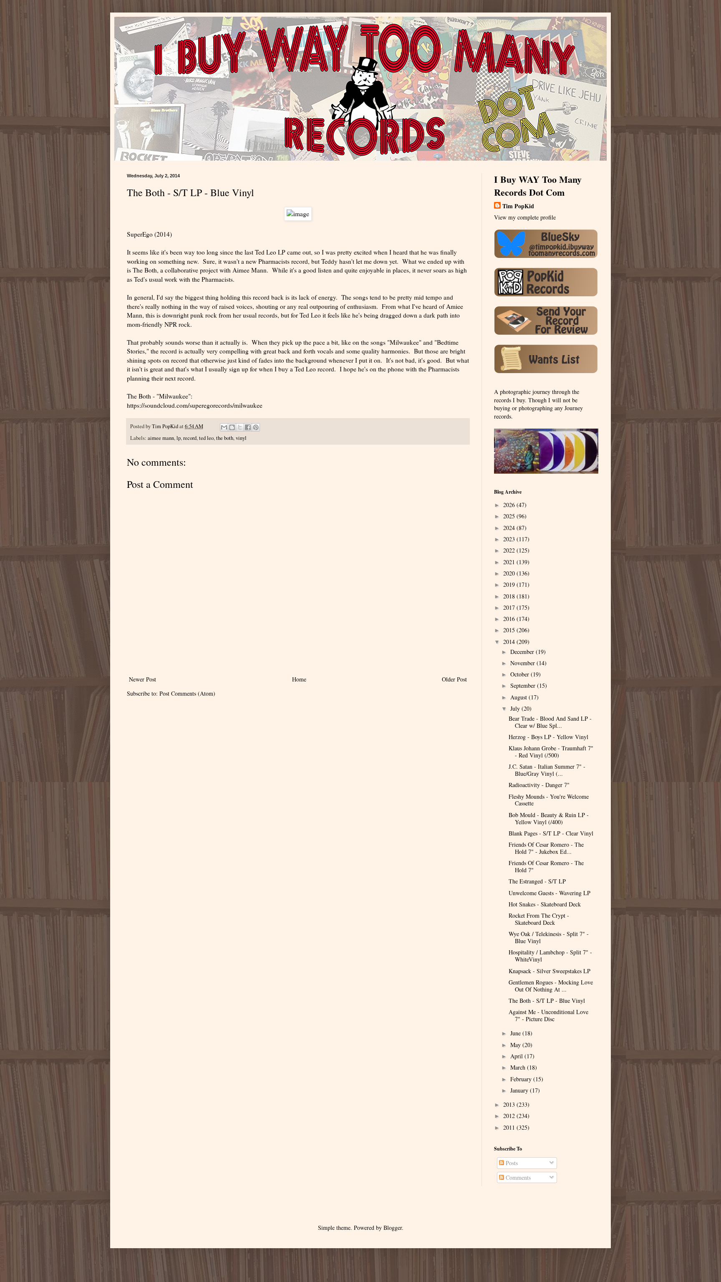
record (190, 438)
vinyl (241, 438)
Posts (511, 1163)
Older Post (454, 679)
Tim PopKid (518, 206)
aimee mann (161, 438)
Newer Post (142, 679)
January (520, 1090)
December (523, 652)
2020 (510, 573)
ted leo (206, 438)
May (516, 1045)
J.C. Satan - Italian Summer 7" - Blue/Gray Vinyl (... (547, 769)
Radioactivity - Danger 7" (539, 785)
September (523, 685)
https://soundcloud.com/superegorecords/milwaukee (194, 405)
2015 (510, 630)
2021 (510, 562)
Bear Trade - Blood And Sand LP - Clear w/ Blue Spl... (550, 721)
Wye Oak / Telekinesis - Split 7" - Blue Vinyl (549, 937)
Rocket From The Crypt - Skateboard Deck (539, 918)
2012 (510, 1116)
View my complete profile (525, 217)
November (523, 663)
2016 (510, 619)
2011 (510, 1127)
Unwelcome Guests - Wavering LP (549, 893)
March (518, 1067)
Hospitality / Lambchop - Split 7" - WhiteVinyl (550, 955)
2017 (510, 607)
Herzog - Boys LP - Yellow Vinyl (548, 737)
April (517, 1056)
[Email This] (224, 427)
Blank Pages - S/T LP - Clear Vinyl (551, 833)
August (519, 697)
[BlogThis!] (232, 427)
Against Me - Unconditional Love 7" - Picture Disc (548, 1015)
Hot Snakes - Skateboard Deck (545, 904)
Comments (517, 1177)
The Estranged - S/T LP (537, 881)
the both (224, 438)
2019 (510, 584)
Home (299, 679)
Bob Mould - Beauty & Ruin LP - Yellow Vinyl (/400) (549, 818)
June (516, 1033)
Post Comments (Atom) (187, 693)
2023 (510, 539)
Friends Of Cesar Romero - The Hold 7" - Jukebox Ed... (546, 848)
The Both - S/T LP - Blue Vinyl (547, 1000)
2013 (510, 1104)
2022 (510, 550)
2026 (510, 505)
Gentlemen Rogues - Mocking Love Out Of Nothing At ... (551, 985)
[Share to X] (240, 427)
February (521, 1079)
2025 (510, 516)
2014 (510, 642)
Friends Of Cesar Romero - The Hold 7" (546, 866)
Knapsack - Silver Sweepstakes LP (549, 971)
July (516, 708)
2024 (510, 528)
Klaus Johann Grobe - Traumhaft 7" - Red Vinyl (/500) (551, 751)
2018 (510, 596)
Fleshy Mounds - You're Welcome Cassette (549, 800)
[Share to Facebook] (248, 427)
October (520, 674)
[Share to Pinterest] (256, 427)
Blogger (392, 1228)
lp (178, 438)
